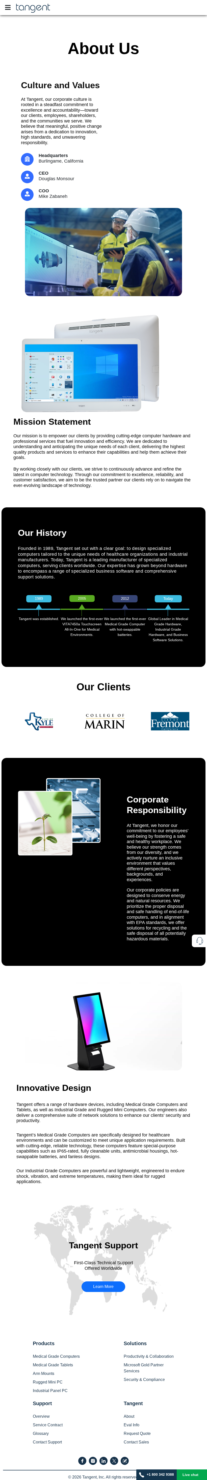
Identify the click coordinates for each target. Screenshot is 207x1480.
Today (168, 598)
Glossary (41, 1433)
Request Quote (137, 1433)
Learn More (103, 1286)
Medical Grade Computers (56, 1356)
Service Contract (48, 1425)
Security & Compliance (144, 1379)
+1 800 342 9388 (160, 1474)
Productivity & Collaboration (149, 1356)
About (129, 1416)
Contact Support (47, 1442)
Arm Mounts (43, 1373)
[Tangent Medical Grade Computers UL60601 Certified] (33, 7)
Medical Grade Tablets (53, 1365)
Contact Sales (136, 1442)
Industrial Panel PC (50, 1391)
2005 (82, 598)
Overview (41, 1416)
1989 (39, 598)
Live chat (190, 1475)
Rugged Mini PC (48, 1382)
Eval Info (131, 1425)
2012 (125, 598)
